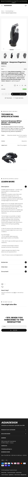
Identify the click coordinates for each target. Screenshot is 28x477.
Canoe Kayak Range (9, 11)
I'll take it (13, 2)
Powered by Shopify (13, 470)
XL (23, 85)
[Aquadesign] (8, 5)
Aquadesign (6, 470)
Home (2, 11)
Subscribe (15, 330)
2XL (26, 85)
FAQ (15, 292)
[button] (2, 5)
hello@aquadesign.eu (6, 449)
